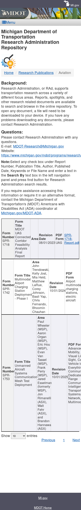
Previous (48, 439)
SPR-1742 (6, 290)
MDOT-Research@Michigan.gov (38, 146)
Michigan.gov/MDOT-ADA (21, 212)
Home (9, 72)
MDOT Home (43, 507)
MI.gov (75, 5)
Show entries (19, 435)
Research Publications (36, 72)
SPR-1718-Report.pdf (71, 238)
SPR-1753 (6, 377)
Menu (10, 22)
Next (76, 439)
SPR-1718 (6, 242)
